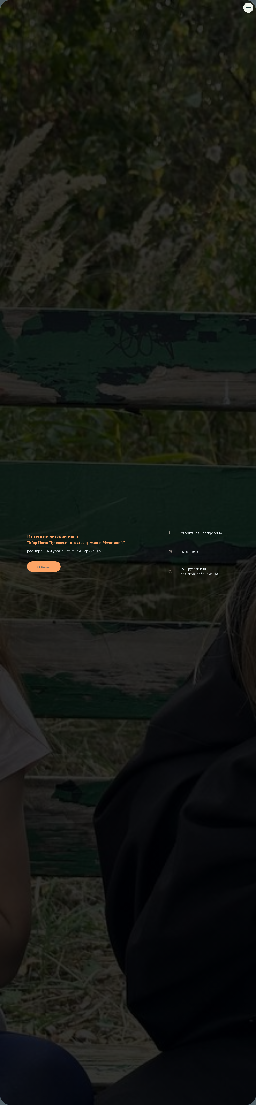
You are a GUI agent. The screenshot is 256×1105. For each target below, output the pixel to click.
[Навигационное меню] (248, 7)
